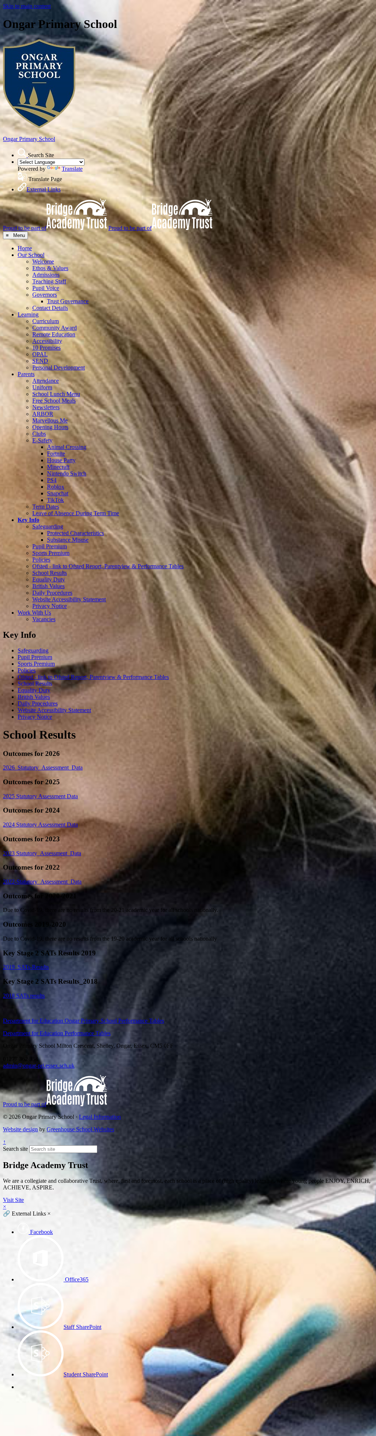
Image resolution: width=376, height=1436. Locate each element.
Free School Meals (54, 400)
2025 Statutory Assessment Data (40, 796)
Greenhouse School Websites (80, 1129)
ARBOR (42, 414)
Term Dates (45, 506)
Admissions (45, 275)
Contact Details (50, 308)
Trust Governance (67, 301)
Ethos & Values (50, 268)
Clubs (39, 434)
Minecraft (58, 467)
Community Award (54, 328)
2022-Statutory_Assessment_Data (42, 881)
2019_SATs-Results (26, 967)
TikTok (55, 500)
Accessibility (47, 341)
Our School (31, 255)
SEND (40, 361)
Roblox (55, 487)
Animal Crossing (66, 447)
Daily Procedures (52, 593)
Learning (28, 314)
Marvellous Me (50, 420)
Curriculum (45, 321)
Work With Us (34, 612)
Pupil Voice (45, 288)
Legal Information (100, 1117)
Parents (26, 374)
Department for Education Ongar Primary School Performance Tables (83, 1021)
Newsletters (45, 407)
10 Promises (46, 347)
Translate (72, 169)
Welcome (43, 261)
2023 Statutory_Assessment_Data (42, 853)
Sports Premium (50, 553)
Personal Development (58, 367)
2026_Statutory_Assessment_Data (43, 767)
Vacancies (43, 619)
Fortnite (56, 453)
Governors (44, 294)
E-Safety (42, 440)
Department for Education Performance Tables (57, 1033)
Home (25, 248)
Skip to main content (27, 6)
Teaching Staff (49, 281)
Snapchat (57, 493)
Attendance (45, 381)
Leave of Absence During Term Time (75, 513)
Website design (20, 1129)
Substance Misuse (67, 540)
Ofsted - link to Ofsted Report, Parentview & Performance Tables (108, 566)
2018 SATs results (24, 996)
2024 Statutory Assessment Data (40, 824)
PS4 (52, 480)
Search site (15, 1149)
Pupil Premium (49, 546)
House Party (61, 460)
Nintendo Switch (66, 473)
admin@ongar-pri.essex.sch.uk (39, 1065)
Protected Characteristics (75, 533)
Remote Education (53, 334)
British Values (48, 586)
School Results (49, 573)
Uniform (42, 387)
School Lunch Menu (56, 394)
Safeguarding (47, 526)
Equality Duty (48, 579)
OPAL (40, 354)
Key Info (28, 520)
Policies (41, 559)
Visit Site (13, 1200)
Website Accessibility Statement (69, 599)
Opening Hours (50, 427)
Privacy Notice (49, 606)
